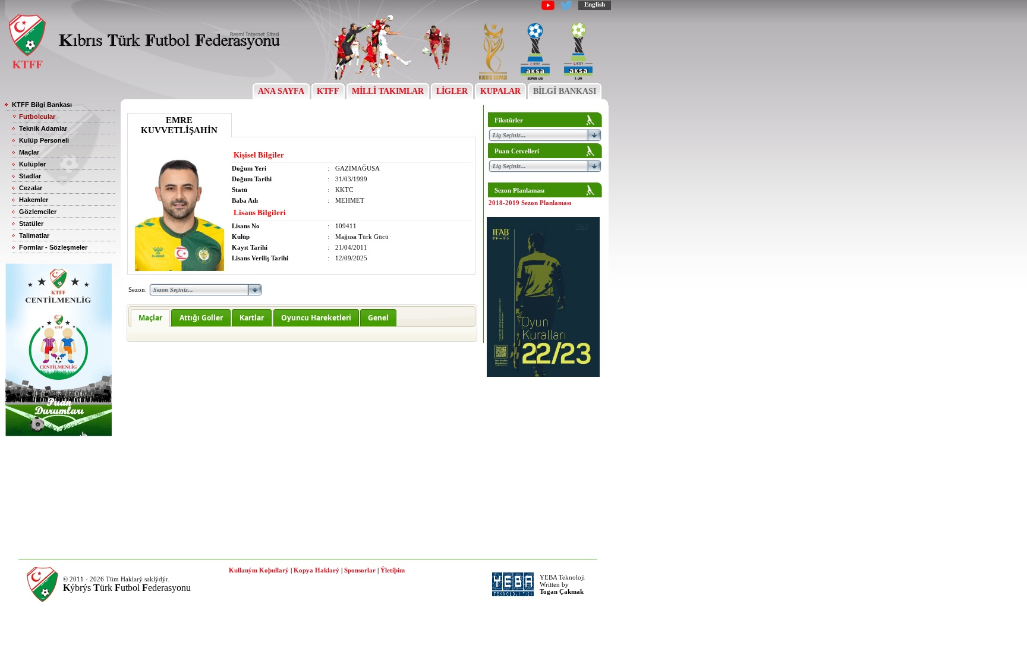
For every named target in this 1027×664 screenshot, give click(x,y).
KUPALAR (500, 91)
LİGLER (452, 91)
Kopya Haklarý (316, 570)
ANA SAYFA (281, 91)
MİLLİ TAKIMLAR (387, 91)
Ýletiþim (392, 570)
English (594, 4)
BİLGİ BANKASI (564, 91)
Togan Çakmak (562, 591)
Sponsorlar (360, 570)
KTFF (328, 91)
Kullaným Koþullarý (259, 570)
